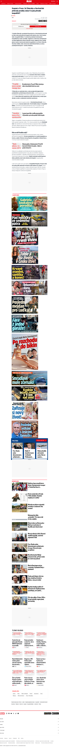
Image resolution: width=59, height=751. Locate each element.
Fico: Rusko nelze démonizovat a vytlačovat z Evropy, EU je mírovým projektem (17, 454)
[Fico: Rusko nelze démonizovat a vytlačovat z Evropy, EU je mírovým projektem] (19, 547)
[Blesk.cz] (29, 1)
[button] (47, 713)
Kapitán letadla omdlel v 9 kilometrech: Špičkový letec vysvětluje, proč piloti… (36, 589)
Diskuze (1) (14, 20)
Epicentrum (36, 693)
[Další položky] (57, 4)
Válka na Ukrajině (24, 693)
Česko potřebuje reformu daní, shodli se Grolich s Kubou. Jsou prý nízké (35, 578)
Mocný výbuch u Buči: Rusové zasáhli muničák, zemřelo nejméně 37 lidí (36, 535)
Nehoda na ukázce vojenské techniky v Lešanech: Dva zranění (36, 506)
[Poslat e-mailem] (46, 21)
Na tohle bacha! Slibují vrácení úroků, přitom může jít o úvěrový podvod (36, 557)
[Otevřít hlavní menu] (1, 1)
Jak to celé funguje (29, 28)
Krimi (41, 693)
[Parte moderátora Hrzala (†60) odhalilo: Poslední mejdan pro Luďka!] (19, 497)
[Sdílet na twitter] (41, 21)
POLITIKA (15, 441)
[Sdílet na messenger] (43, 21)
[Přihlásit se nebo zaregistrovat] (57, 1)
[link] (6, 713)
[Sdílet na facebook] (39, 21)
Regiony (14, 695)
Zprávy (14, 693)
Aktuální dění (15, 691)
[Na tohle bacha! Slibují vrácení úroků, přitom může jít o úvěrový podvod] (19, 558)
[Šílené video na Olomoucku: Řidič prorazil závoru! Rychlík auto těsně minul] (19, 526)
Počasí (31, 693)
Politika (26, 448)
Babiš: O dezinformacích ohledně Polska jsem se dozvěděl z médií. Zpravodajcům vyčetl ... (29, 454)
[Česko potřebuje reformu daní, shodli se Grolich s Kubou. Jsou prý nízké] (19, 579)
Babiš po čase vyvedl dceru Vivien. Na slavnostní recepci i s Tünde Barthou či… (36, 485)
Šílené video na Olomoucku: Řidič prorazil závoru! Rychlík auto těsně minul (36, 525)
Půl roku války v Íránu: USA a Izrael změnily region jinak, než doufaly (36, 599)
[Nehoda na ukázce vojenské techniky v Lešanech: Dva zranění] (19, 508)
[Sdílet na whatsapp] (44, 21)
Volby (18, 693)
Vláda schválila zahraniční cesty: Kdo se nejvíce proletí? (41, 454)
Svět (13, 448)
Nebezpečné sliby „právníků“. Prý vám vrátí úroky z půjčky (35, 517)
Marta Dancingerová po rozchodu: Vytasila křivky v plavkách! (36, 567)
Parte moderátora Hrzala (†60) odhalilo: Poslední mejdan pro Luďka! (35, 496)
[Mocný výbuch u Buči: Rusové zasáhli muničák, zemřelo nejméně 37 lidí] (19, 537)
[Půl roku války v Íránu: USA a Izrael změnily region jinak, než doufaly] (19, 600)
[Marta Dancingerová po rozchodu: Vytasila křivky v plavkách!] (19, 569)
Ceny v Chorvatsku (29, 695)
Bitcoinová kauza (21, 695)
